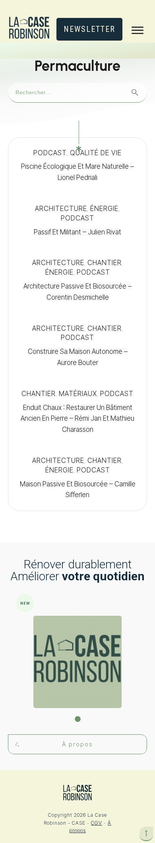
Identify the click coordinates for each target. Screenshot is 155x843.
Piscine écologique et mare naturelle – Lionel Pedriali (77, 165)
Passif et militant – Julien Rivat (77, 220)
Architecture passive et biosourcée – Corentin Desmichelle (77, 280)
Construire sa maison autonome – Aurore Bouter (77, 346)
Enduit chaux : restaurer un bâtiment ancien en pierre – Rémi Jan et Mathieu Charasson (77, 412)
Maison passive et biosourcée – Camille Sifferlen (77, 478)
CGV (96, 823)
